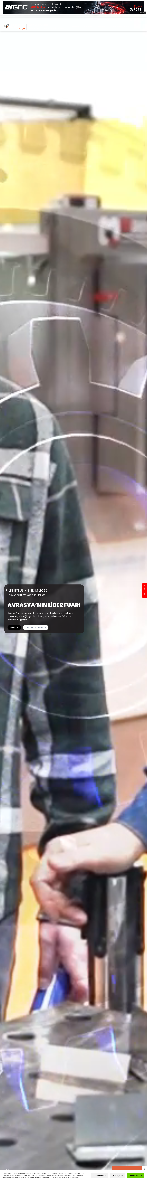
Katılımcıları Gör (17, 630)
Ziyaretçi (101, 26)
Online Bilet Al (145, 590)
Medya (137, 26)
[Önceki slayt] (7, 590)
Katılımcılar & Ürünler (120, 26)
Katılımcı (88, 26)
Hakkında (75, 26)
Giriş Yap (113, 20)
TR (122, 20)
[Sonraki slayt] (140, 590)
